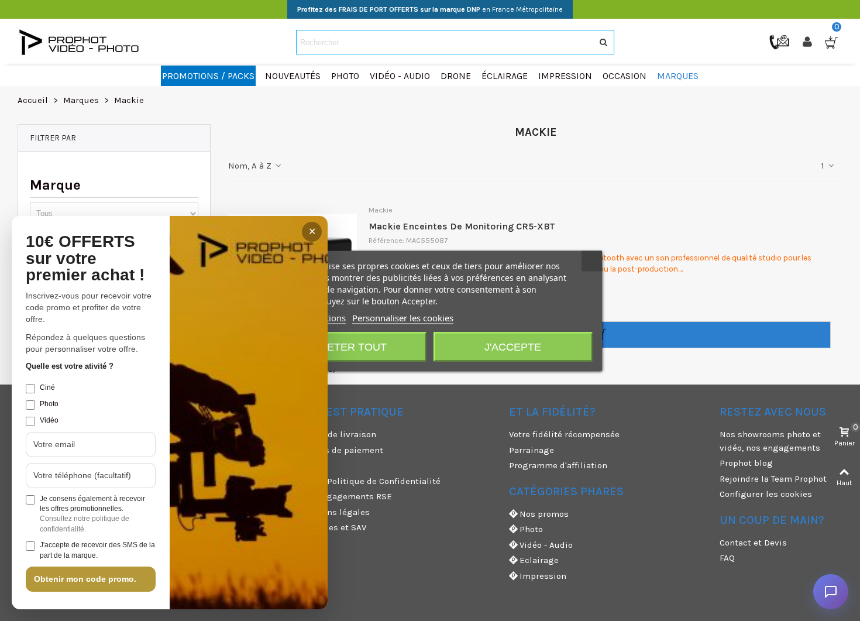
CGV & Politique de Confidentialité (369, 481)
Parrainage (531, 450)
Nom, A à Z (251, 165)
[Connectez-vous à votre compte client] (808, 42)
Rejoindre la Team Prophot (773, 479)
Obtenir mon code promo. (85, 579)
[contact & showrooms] (780, 41)
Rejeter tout (347, 346)
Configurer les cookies (766, 494)
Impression (543, 576)
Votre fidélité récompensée (564, 434)
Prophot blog (746, 463)
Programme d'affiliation (558, 465)
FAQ (727, 558)
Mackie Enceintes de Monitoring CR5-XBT (462, 226)
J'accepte (512, 346)
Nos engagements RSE (345, 496)
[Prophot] (82, 42)
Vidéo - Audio (546, 545)
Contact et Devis (753, 542)
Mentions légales (334, 512)
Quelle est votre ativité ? (69, 366)
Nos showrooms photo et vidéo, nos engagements (770, 441)
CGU (306, 465)
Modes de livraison (337, 434)
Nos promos (544, 514)
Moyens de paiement (340, 450)
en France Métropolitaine (430, 9)
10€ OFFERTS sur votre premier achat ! (85, 259)
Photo (531, 529)
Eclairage (539, 560)
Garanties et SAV (332, 527)
